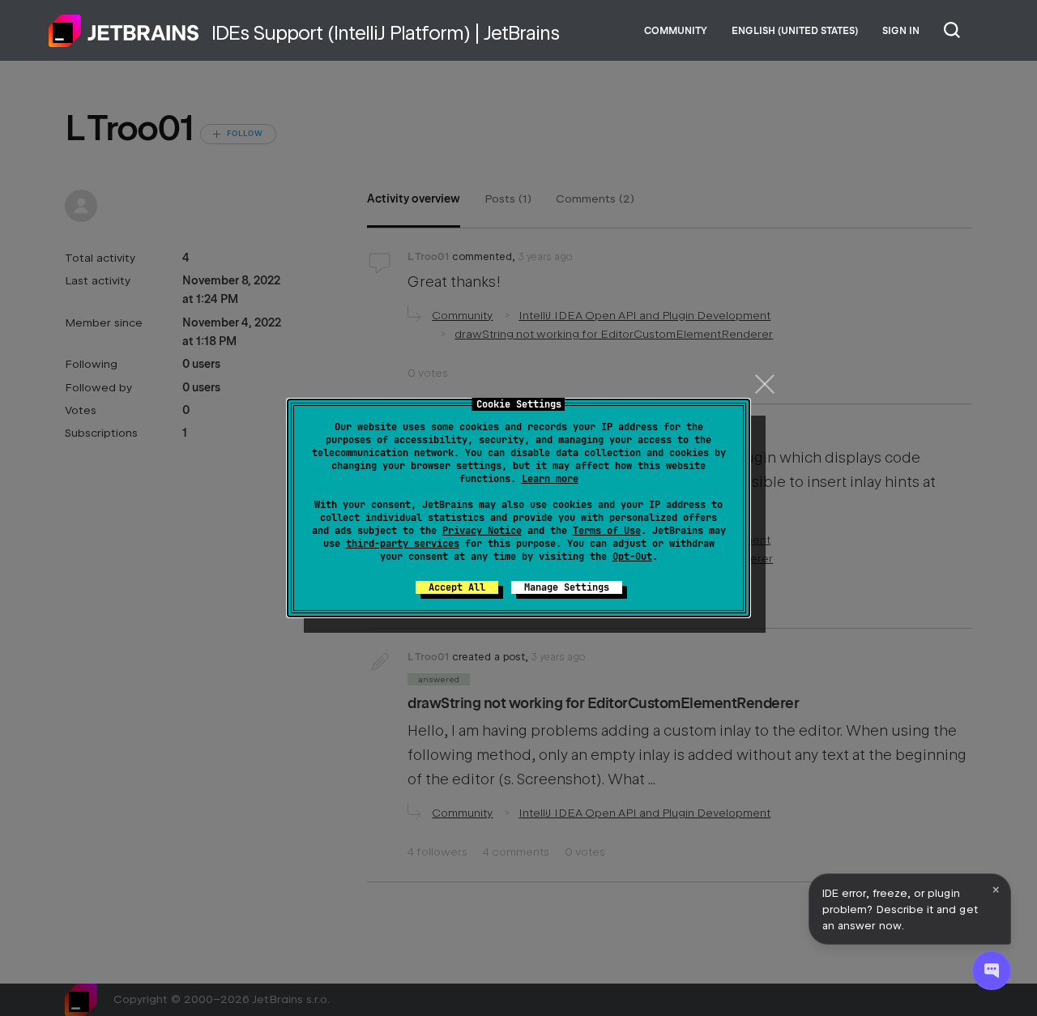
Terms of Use (607, 530)
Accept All (457, 587)
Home (124, 31)
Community (675, 30)
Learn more (550, 478)
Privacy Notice (482, 530)
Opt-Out (632, 556)
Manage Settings (566, 587)
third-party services (402, 543)
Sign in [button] (901, 30)
